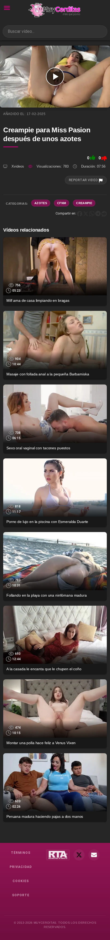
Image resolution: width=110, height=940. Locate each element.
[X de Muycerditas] (79, 854)
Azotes (40, 203)
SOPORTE (20, 895)
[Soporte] (94, 854)
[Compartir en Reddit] (104, 213)
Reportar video (84, 180)
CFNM (61, 203)
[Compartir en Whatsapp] (92, 213)
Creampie (84, 203)
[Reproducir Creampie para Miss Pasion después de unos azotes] (55, 77)
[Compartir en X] (85, 213)
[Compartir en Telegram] (98, 213)
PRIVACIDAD (21, 867)
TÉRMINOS (20, 853)
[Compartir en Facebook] (79, 213)
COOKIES (21, 881)
